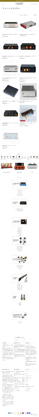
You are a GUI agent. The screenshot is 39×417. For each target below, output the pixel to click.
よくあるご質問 (27, 388)
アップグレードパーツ (20, 266)
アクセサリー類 (19, 289)
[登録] (24, 340)
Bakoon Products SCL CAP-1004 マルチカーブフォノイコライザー (28, 78)
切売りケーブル (19, 288)
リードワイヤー (19, 233)
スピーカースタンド (20, 249)
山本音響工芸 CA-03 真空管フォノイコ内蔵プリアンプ (28, 34)
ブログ (26, 382)
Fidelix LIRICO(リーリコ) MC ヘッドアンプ (26, 101)
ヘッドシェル (20, 234)
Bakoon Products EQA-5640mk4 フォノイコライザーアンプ (28, 56)
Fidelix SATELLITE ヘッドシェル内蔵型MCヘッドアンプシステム (10, 101)
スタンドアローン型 (20, 246)
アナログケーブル (19, 286)
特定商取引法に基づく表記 (29, 386)
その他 (20, 235)
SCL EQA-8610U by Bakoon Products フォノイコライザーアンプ (10, 56)
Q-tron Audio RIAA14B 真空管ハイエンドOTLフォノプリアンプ (10, 35)
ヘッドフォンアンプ (20, 194)
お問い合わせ (27, 390)
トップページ (27, 371)
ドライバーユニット (20, 248)
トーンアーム (20, 229)
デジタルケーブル (19, 285)
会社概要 (26, 384)
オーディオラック (19, 267)
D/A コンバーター (19, 208)
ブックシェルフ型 (19, 247)
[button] (3, 4)
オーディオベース (19, 265)
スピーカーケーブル (20, 287)
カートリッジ (20, 228)
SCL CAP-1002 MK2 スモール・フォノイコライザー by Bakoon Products (10, 123)
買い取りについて (28, 375)
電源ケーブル (20, 284)
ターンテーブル (19, 227)
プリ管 (20, 305)
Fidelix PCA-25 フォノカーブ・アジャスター (9, 145)
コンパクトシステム (20, 195)
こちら (18, 390)
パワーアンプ (20, 193)
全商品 (26, 373)
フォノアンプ (20, 192)
